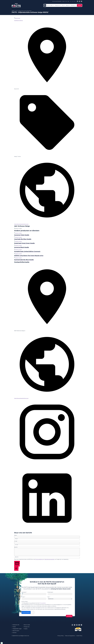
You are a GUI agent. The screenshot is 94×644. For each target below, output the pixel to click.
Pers (66, 1)
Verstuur (19, 565)
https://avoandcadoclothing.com (21, 224)
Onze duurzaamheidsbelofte (56, 1)
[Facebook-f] (77, 1)
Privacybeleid (42, 603)
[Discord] (81, 625)
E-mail (15, 541)
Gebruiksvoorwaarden (49, 559)
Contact (63, 1)
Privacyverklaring (39, 559)
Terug (18, 569)
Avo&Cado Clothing (18, 20)
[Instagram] (79, 1)
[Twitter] (74, 625)
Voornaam (24, 592)
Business (73, 5)
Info (63, 5)
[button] (45, 5)
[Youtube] (81, 1)
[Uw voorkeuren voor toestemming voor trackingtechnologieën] (2, 643)
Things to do (57, 5)
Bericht (15, 547)
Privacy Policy (25, 601)
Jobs (68, 1)
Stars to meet (49, 5)
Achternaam (50, 592)
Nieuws (67, 5)
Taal (48, 596)
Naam (15, 535)
